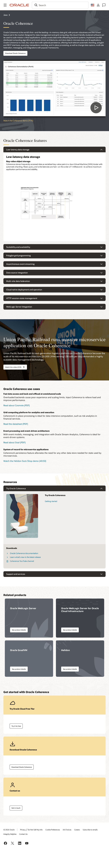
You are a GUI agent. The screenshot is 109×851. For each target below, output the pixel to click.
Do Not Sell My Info (35, 830)
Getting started (51, 501)
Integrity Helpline (9, 834)
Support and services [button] (15, 574)
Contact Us (23, 834)
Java (5, 15)
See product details (19, 630)
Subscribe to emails (90, 830)
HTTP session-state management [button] (21, 298)
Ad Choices (67, 830)
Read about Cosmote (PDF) (16, 405)
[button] (5, 5)
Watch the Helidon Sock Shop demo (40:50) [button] (24, 461)
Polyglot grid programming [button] (18, 255)
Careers (77, 830)
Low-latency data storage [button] (17, 149)
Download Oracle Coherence (15, 53)
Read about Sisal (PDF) (14, 442)
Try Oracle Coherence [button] (16, 488)
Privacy (23, 830)
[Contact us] (104, 5)
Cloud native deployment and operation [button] (24, 289)
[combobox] (60, 5)
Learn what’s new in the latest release (25, 557)
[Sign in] (98, 5)
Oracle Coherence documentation (24, 553)
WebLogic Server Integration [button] (19, 306)
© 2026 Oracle (8, 830)
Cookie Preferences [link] (52, 830)
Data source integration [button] (17, 272)
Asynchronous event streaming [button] (20, 264)
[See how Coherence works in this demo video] (54, 88)
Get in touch (15, 808)
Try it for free (16, 726)
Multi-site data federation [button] (18, 281)
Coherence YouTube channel (22, 561)
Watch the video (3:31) (13, 367)
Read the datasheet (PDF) (15, 423)
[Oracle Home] (19, 5)
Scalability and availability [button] (18, 247)
